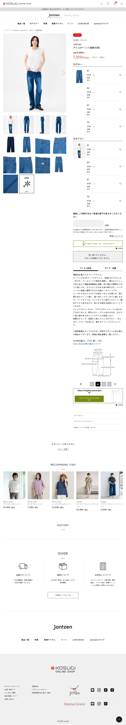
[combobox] (97, 384)
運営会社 (35, 686)
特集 (45, 23)
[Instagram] (99, 690)
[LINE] (92, 690)
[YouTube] (105, 690)
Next (63, 72)
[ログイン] (101, 3)
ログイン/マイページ (12, 686)
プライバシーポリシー (39, 689)
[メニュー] (121, 3)
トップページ (7, 30)
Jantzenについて (101, 23)
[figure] (80, 384)
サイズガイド (78, 415)
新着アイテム (57, 23)
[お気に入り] (108, 3)
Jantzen (15, 30)
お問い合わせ (9, 699)
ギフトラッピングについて (83, 421)
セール (70, 23)
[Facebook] (112, 690)
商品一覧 (21, 23)
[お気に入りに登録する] (120, 75)
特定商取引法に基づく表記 (41, 693)
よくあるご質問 (10, 693)
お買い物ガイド (10, 689)
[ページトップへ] (119, 719)
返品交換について (11, 696)
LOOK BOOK (83, 23)
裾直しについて (116, 236)
